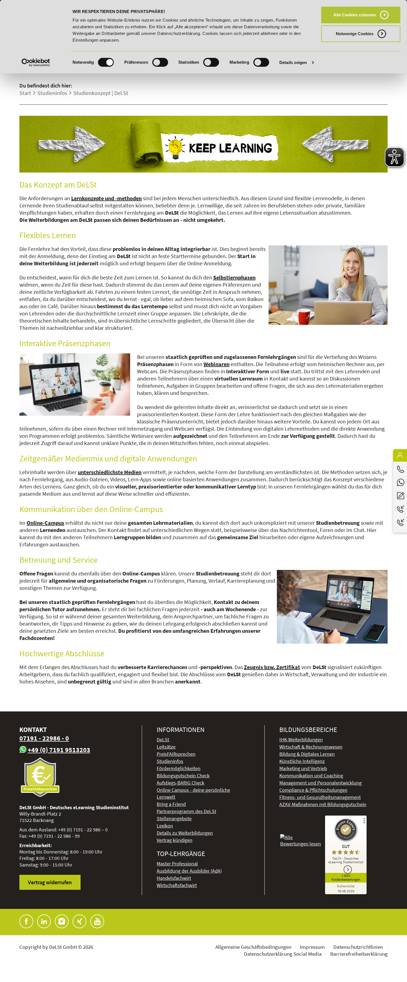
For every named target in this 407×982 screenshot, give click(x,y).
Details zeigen (293, 62)
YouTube (97, 921)
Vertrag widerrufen (50, 882)
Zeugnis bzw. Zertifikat (272, 667)
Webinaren (217, 364)
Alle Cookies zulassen (354, 14)
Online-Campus (45, 522)
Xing (79, 921)
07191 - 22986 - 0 (44, 738)
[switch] (160, 62)
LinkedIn (44, 921)
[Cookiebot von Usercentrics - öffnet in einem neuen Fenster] (36, 62)
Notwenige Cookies (354, 33)
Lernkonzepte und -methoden (106, 198)
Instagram (62, 921)
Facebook (26, 921)
